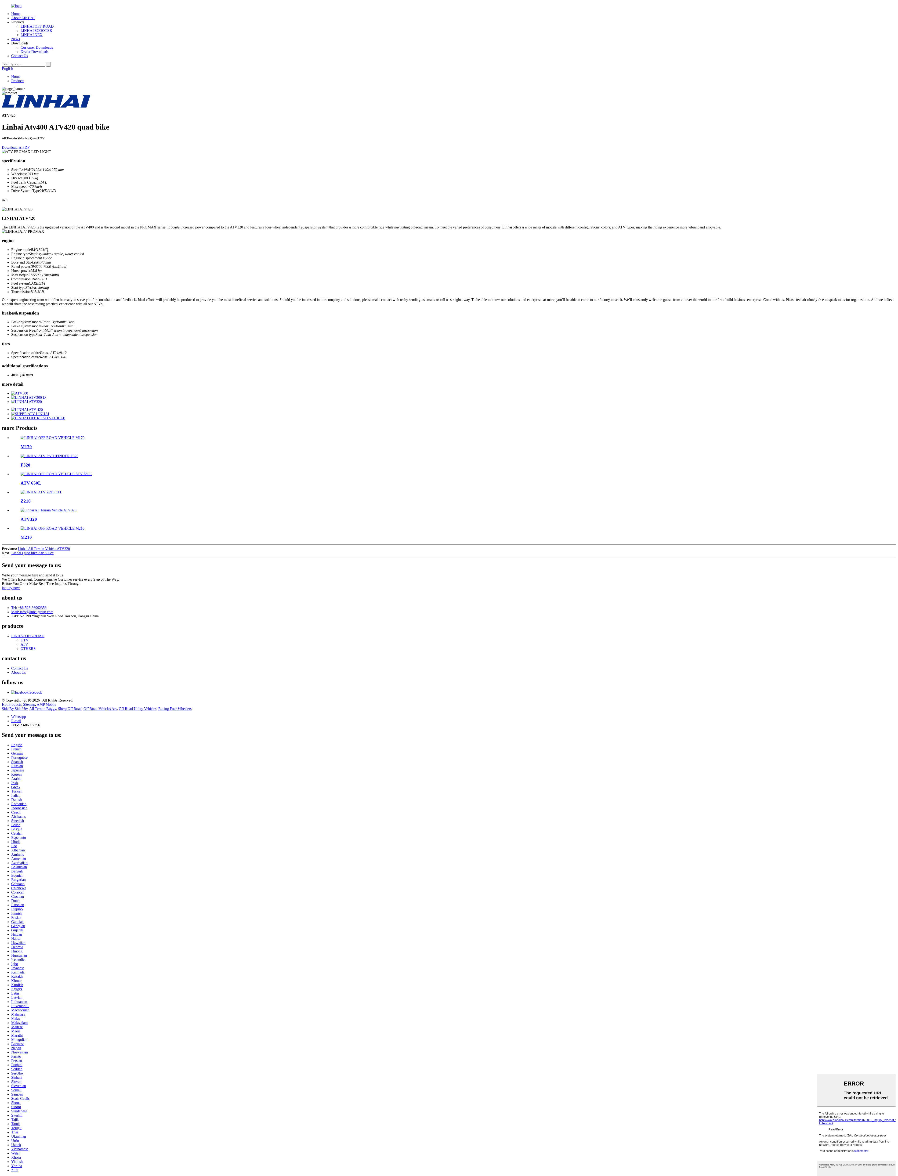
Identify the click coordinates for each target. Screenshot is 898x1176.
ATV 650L (31, 483)
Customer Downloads (37, 47)
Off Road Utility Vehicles (137, 709)
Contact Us (19, 56)
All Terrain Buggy (42, 709)
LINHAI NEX (32, 35)
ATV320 (29, 519)
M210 (26, 537)
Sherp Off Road (70, 709)
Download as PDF (15, 147)
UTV (25, 640)
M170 (26, 446)
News (15, 39)
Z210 (26, 501)
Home (15, 14)
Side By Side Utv (15, 709)
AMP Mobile (46, 704)
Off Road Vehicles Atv (100, 709)
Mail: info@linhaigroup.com (32, 612)
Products (17, 81)
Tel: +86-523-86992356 (29, 608)
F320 (25, 465)
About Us (18, 672)
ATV (24, 644)
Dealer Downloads (34, 52)
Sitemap (29, 704)
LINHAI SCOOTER (36, 31)
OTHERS (28, 649)
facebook (35, 692)
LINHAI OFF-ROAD (37, 26)
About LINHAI (23, 18)
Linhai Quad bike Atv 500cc (32, 553)
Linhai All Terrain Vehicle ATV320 (44, 549)
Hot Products (11, 704)
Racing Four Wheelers (175, 709)
